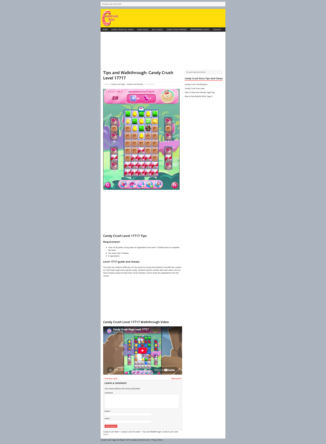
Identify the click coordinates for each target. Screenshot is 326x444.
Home (105, 29)
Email (107, 418)
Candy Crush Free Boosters (196, 84)
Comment (109, 393)
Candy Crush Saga (118, 84)
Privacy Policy (157, 440)
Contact (217, 29)
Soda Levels (142, 29)
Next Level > (176, 378)
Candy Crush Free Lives (195, 88)
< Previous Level (110, 378)
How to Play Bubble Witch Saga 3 (199, 96)
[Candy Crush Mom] (163, 18)
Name (107, 411)
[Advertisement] (163, 52)
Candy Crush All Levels (122, 29)
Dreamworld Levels (199, 29)
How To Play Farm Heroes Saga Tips (200, 92)
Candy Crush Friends (177, 29)
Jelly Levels (157, 29)
